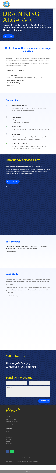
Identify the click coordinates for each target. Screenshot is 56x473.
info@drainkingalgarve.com (12, 424)
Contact (8, 441)
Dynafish (24, 461)
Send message (44, 401)
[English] (50, 3)
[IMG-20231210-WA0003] (28, 343)
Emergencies (9, 435)
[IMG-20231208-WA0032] (28, 186)
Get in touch (8, 36)
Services (8, 433)
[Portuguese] (52, 3)
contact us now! (12, 181)
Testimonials (9, 437)
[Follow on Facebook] (7, 451)
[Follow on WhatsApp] (12, 451)
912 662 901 (28, 366)
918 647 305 (23, 363)
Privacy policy (9, 443)
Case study (8, 439)
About (7, 432)
